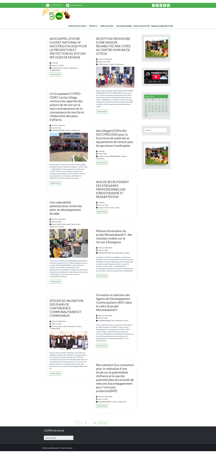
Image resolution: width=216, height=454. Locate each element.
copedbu (55, 63)
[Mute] (163, 81)
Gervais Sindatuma (58, 125)
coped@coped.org (75, 5)
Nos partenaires (124, 26)
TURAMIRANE (55, 70)
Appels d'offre (57, 68)
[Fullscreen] (166, 81)
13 (156, 106)
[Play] (147, 81)
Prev (145, 47)
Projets (93, 26)
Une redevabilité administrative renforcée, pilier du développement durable (66, 208)
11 (149, 106)
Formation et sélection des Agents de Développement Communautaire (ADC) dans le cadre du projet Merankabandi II (114, 302)
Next (166, 47)
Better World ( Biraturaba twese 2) (64, 224)
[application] (156, 77)
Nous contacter (142, 26)
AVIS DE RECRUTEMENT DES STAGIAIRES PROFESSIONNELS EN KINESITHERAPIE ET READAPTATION (112, 189)
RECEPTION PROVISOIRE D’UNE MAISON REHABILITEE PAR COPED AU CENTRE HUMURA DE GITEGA (113, 46)
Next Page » (103, 423)
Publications (106, 26)
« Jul (146, 116)
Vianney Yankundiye (105, 59)
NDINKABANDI (115, 156)
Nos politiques (117, 320)
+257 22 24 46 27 (55, 5)
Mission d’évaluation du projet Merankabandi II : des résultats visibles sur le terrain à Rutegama (114, 236)
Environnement (57, 326)
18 (95, 423)
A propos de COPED (77, 26)
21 (159, 109)
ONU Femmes (104, 64)
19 (153, 109)
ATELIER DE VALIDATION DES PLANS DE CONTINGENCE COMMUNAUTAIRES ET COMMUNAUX (66, 308)
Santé (117, 208)
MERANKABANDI (58, 130)
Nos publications (118, 253)
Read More (55, 74)
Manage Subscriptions (162, 26)
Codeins (70, 448)
